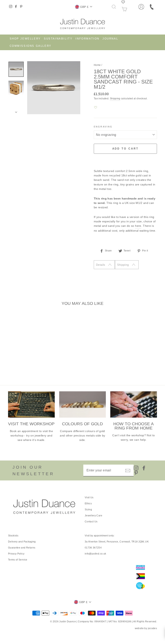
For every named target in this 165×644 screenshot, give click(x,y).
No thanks (82, 336)
